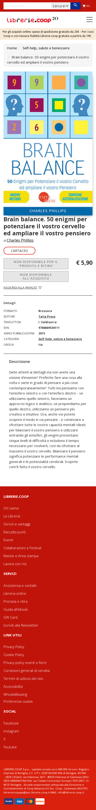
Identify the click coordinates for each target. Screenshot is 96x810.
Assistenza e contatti (20, 585)
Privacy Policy (13, 646)
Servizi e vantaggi (16, 524)
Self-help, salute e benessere (46, 48)
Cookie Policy (13, 654)
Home (12, 48)
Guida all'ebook (15, 609)
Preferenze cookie (18, 701)
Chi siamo (11, 508)
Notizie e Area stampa (20, 555)
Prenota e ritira (15, 601)
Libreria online (14, 593)
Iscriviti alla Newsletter (20, 625)
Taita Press (46, 317)
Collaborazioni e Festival (22, 547)
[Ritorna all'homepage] (32, 19)
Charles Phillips (20, 240)
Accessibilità (13, 686)
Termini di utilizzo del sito (23, 678)
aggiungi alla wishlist (20, 288)
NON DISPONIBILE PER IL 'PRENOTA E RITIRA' (36, 264)
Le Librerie (11, 516)
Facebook (11, 723)
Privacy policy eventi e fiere (24, 662)
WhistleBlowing (15, 694)
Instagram (11, 731)
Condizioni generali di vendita (26, 670)
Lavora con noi (15, 563)
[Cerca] (75, 5)
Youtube (10, 747)
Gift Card (10, 617)
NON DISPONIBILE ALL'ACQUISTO (36, 276)
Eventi (8, 540)
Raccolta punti (14, 532)
